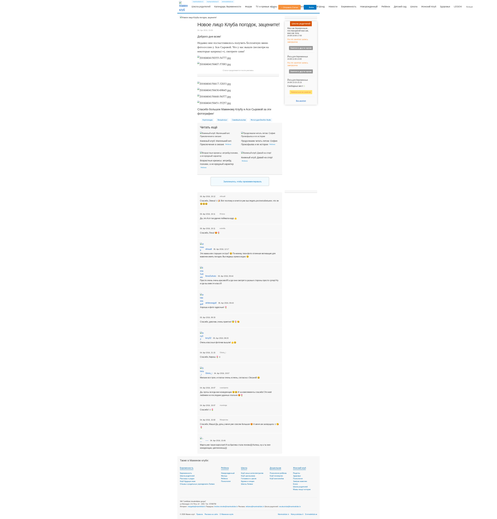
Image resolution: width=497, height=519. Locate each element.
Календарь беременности (227, 6)
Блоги (295, 484)
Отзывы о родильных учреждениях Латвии (197, 484)
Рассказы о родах (187, 478)
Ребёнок (385, 6)
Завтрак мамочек (300, 481)
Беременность (348, 6)
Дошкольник (275, 468)
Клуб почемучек (276, 476)
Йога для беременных (297, 56)
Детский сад (400, 6)
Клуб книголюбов (277, 478)
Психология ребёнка (278, 473)
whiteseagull (211, 303)
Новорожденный (369, 6)
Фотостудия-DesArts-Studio (261, 120)
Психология (226, 481)
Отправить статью (290, 7)
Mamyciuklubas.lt (297, 514)
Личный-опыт (222, 120)
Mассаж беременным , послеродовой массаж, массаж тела (298, 30)
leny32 (208, 338)
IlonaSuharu (210, 276)
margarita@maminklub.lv (197, 506)
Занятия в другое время (301, 48)
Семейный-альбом (239, 120)
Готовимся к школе (248, 478)
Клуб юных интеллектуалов (252, 473)
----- (206, 440)
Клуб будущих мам (187, 481)
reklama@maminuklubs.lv (255, 506)
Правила (199, 514)
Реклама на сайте (211, 514)
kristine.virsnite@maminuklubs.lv (226, 506)
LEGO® (458, 6)
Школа (413, 6)
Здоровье (445, 6)
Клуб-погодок (208, 120)
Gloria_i (208, 373)
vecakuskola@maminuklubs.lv (290, 506)
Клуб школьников (248, 476)
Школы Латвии (247, 484)
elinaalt (208, 249)
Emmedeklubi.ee (311, 514)
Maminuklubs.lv (283, 514)
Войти (311, 7)
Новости (333, 6)
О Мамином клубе (226, 514)
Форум (248, 6)
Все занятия (301, 101)
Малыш (224, 476)
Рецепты (296, 473)
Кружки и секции (247, 481)
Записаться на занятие (301, 92)
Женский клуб (299, 468)
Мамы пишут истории (302, 489)
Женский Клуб (428, 6)
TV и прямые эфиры (266, 6)
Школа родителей (201, 6)
